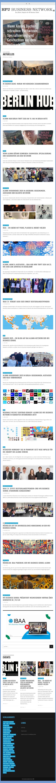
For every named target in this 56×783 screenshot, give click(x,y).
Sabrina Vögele (6, 765)
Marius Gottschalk (7, 760)
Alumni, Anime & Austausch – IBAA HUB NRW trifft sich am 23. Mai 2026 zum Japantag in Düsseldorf (27, 265)
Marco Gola (12, 756)
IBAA (8, 81)
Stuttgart (11, 767)
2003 (7, 723)
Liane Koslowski (6, 754)
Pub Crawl (11, 763)
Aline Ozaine (12, 723)
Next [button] (51, 39)
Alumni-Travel (6, 729)
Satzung (23, 727)
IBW (4, 752)
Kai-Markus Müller (10, 752)
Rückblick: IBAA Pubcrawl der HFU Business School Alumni (26, 562)
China (12, 740)
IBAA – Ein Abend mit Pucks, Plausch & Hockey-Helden (24, 227)
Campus (4, 81)
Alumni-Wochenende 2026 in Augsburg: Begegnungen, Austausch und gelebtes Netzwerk (24, 191)
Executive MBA (9, 745)
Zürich (4, 772)
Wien (9, 769)
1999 (4, 723)
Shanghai (13, 765)
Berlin (4, 736)
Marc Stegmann (6, 758)
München (5, 762)
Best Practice (10, 736)
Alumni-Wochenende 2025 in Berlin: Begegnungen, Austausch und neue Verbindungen (27, 376)
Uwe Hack (5, 769)
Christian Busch (7, 742)
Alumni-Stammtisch (7, 727)
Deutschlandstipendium (8, 743)
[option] (28, 32)
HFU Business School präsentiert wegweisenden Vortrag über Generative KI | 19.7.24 (28, 598)
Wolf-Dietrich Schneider (8, 771)
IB (10, 751)
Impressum (24, 731)
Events (4, 116)
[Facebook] (26, 3)
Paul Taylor (6, 763)
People (11, 81)
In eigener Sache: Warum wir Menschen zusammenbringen (26, 83)
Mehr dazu (5, 703)
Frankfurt (5, 749)
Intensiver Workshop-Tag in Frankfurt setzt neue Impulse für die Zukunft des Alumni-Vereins (27, 450)
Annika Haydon (6, 732)
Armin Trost (6, 734)
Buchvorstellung (7, 738)
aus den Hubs (13, 734)
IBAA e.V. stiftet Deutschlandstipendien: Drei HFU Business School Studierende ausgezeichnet (26, 489)
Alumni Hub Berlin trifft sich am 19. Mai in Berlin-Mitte (25, 118)
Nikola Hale (10, 762)
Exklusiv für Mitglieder (8, 747)
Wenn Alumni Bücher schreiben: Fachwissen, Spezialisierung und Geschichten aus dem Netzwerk (27, 154)
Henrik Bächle (6, 751)
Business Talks (6, 740)
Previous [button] (5, 39)
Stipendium (5, 767)
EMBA (4, 745)
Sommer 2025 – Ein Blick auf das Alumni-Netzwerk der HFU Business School (26, 339)
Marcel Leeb (6, 756)
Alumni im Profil (7, 731)
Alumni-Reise (6, 725)
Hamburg (11, 749)
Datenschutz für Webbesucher (28, 734)
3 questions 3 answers (8, 722)
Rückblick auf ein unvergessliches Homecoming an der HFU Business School (26, 526)
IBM (13, 751)
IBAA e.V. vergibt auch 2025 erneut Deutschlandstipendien (26, 301)
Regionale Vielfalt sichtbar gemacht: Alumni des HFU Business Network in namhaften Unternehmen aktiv (28, 413)
